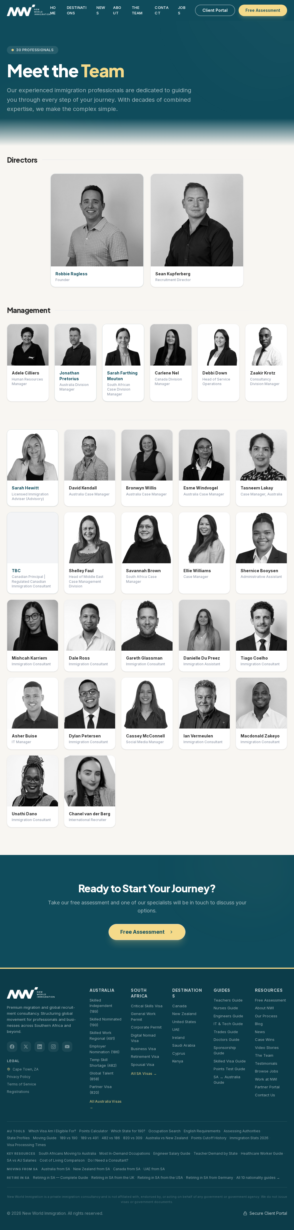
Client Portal (215, 10)
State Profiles (18, 1138)
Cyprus (178, 1053)
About (117, 10)
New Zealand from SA (91, 1169)
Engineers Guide (228, 1016)
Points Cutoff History (209, 1138)
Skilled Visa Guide (230, 1061)
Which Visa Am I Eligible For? (52, 1131)
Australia (102, 990)
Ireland (178, 1037)
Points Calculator (93, 1131)
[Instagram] (53, 1046)
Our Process (266, 1016)
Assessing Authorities (242, 1131)
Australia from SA (55, 1169)
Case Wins (264, 1039)
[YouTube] (67, 1046)
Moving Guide (45, 1138)
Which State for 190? (128, 1131)
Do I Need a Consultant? (108, 1160)
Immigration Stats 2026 (249, 1138)
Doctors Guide (226, 1039)
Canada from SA (126, 1169)
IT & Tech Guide (228, 1023)
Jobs (181, 10)
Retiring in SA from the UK (112, 1177)
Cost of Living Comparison (62, 1160)
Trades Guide (226, 1031)
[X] (26, 1046)
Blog (259, 1023)
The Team (137, 10)
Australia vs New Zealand (167, 1138)
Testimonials (266, 1063)
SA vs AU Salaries (21, 1160)
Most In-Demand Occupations (124, 1153)
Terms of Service (21, 1084)
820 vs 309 (132, 1138)
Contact (162, 10)
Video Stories (267, 1047)
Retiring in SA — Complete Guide (60, 1177)
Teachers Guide (228, 1000)
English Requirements (202, 1131)
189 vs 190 (69, 1138)
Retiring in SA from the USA (160, 1177)
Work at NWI (266, 1079)
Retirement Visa (145, 1056)
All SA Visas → (144, 1073)
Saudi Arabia (183, 1045)
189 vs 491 (89, 1138)
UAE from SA (154, 1169)
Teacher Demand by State (216, 1153)
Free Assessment (262, 10)
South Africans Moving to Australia (67, 1153)
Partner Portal (267, 1087)
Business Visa (143, 1048)
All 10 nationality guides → (258, 1177)
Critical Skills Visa (147, 1006)
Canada (179, 1006)
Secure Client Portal (268, 1213)
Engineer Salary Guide (171, 1153)
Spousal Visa (142, 1064)
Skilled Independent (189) (101, 1006)
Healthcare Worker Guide (262, 1153)
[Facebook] (12, 1046)
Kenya (177, 1061)
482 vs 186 (111, 1138)
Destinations (76, 10)
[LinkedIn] (39, 1046)
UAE (175, 1029)
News (100, 10)
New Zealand (184, 1013)
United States (184, 1021)
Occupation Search (164, 1131)
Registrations (18, 1091)
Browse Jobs (266, 1071)
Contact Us (265, 1095)
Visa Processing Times (26, 1145)
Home (53, 10)
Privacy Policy (18, 1077)
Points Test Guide (229, 1068)
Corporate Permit (146, 1027)
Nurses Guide (226, 1008)
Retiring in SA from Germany (209, 1177)
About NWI (264, 1008)
